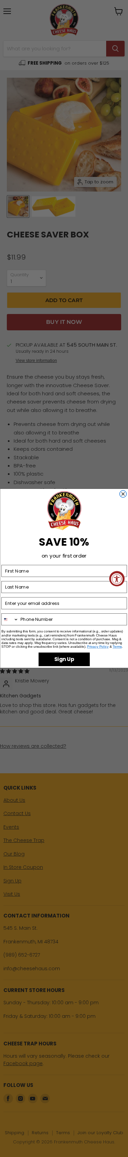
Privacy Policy (97, 647)
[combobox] (9, 619)
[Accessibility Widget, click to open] (117, 578)
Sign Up (64, 659)
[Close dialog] (122, 494)
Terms (117, 647)
